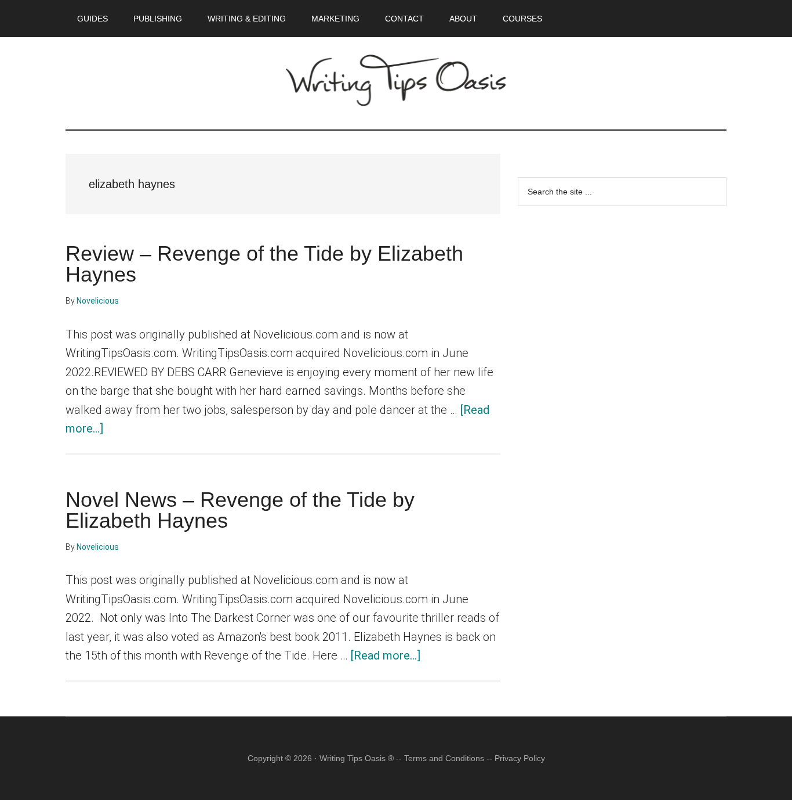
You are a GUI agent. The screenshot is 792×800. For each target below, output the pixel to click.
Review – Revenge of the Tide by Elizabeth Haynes (264, 264)
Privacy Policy (520, 758)
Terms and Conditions (444, 758)
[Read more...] (385, 655)
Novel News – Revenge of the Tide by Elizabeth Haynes (240, 510)
